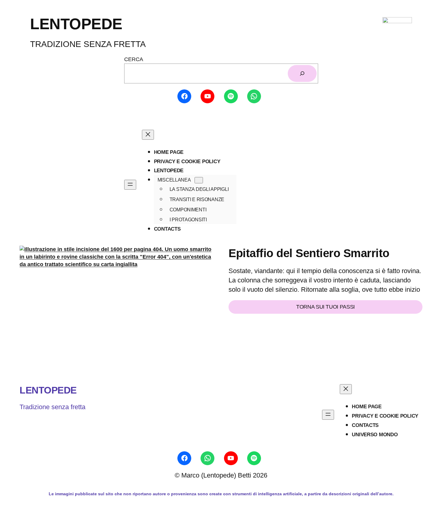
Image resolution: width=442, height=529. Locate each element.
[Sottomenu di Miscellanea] (199, 180)
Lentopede (48, 390)
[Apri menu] (130, 185)
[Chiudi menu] (148, 135)
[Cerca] (302, 73)
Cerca (133, 59)
